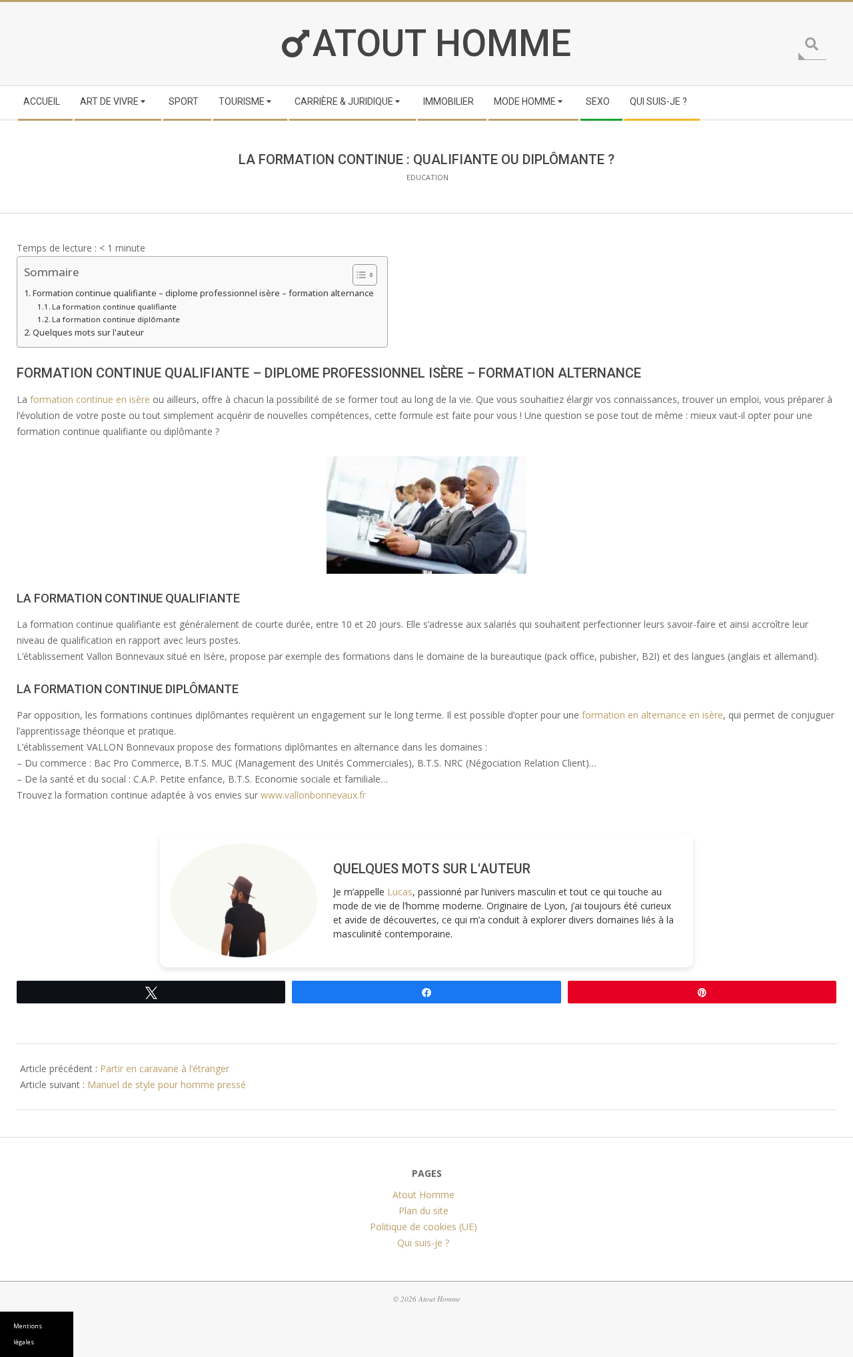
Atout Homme (442, 43)
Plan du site (423, 1210)
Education (427, 177)
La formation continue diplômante (116, 319)
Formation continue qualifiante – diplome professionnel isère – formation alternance (203, 293)
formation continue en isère (90, 399)
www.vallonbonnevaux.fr (313, 795)
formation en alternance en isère (652, 715)
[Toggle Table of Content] (358, 275)
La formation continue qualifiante (114, 307)
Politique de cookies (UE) (423, 1226)
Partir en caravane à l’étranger (164, 1068)
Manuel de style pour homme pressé (166, 1084)
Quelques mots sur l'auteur (88, 332)
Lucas (400, 891)
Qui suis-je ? (423, 1242)
